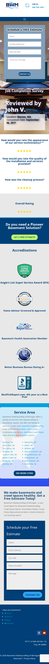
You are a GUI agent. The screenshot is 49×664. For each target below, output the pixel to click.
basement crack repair (34, 432)
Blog (8, 620)
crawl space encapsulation (14, 429)
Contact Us (24, 74)
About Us (8, 616)
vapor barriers (9, 435)
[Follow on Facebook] (39, 633)
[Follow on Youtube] (44, 633)
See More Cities (24, 473)
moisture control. (27, 435)
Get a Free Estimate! (24, 237)
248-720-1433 (38, 7)
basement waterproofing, (33, 426)
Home (9, 613)
